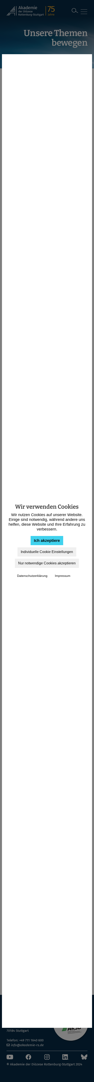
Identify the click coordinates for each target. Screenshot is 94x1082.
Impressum (62, 575)
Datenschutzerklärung (32, 575)
